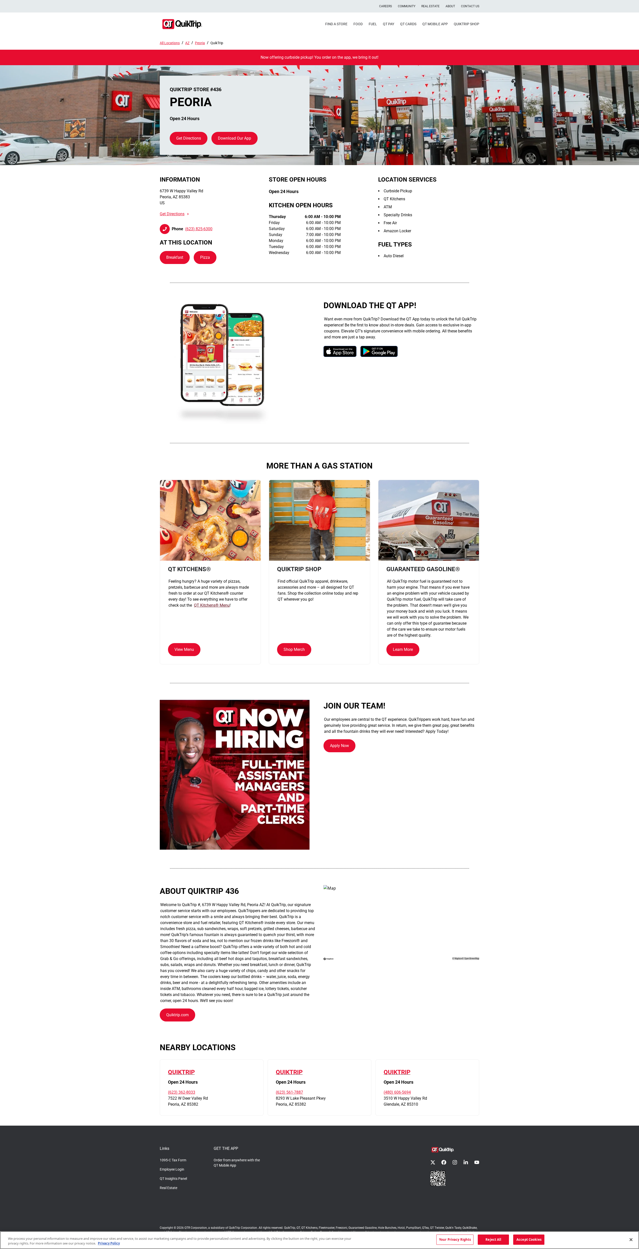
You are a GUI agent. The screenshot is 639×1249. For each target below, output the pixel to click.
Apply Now (339, 745)
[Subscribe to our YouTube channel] (476, 1162)
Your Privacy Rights (455, 1239)
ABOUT (450, 6)
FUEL (373, 24)
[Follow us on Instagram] (454, 1162)
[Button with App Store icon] (339, 351)
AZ (187, 43)
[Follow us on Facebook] (443, 1162)
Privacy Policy (109, 1243)
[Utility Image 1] (437, 1178)
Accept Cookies (528, 1239)
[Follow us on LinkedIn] (465, 1162)
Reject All (493, 1239)
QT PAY (388, 24)
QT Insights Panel (173, 1179)
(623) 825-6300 (198, 229)
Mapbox (458, 958)
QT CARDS (408, 24)
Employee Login (172, 1169)
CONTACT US (470, 6)
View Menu (184, 649)
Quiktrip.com (177, 1014)
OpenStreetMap (471, 958)
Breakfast (174, 257)
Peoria (200, 43)
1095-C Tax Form (173, 1160)
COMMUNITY (406, 6)
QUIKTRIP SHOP (466, 24)
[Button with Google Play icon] (379, 351)
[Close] (631, 1239)
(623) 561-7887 (289, 1092)
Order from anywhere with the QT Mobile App (237, 1162)
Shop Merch (294, 649)
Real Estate (168, 1188)
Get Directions (188, 138)
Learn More (403, 649)
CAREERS (385, 6)
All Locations (170, 43)
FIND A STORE (336, 24)
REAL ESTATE (430, 6)
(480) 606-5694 (397, 1092)
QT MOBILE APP (435, 24)
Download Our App (234, 138)
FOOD (358, 24)
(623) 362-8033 (181, 1092)
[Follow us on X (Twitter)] (432, 1162)
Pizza (205, 257)
